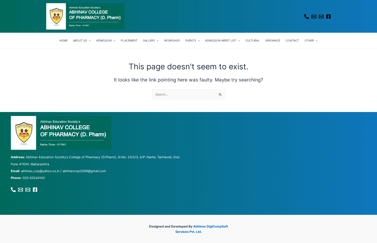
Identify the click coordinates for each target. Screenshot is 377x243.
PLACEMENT (129, 40)
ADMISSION (104, 40)
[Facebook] (328, 16)
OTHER (309, 40)
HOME (63, 40)
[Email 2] (321, 16)
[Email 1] (313, 16)
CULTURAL (252, 40)
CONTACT (292, 40)
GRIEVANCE (272, 40)
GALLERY (149, 40)
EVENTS (191, 40)
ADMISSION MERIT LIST (220, 40)
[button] (89, 40)
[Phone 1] (306, 16)
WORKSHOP (172, 40)
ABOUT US (80, 40)
